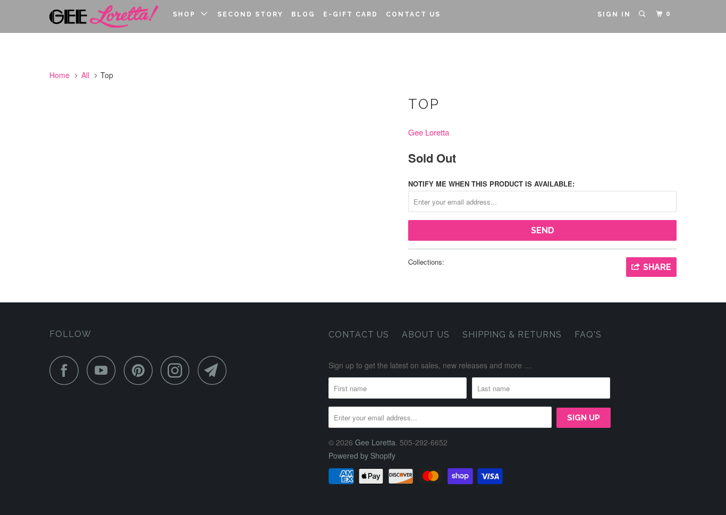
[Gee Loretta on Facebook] (67, 370)
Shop (187, 14)
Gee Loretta (428, 132)
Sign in (614, 14)
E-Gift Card (350, 14)
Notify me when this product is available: (491, 184)
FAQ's (588, 335)
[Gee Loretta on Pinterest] (141, 370)
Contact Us (413, 14)
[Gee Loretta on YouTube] (104, 370)
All (85, 75)
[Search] (643, 14)
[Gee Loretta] (103, 16)
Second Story (250, 14)
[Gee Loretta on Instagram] (178, 370)
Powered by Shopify (361, 455)
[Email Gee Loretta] (215, 370)
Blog (303, 14)
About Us (426, 335)
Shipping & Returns (512, 335)
